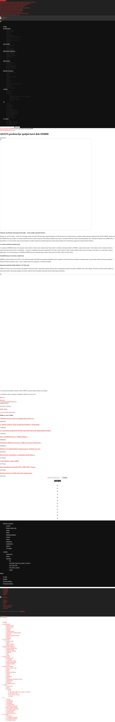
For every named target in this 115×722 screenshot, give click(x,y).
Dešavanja (8, 86)
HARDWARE (6, 28)
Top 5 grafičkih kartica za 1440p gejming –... (14, 437)
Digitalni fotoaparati (11, 66)
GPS (7, 58)
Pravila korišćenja (7, 581)
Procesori (8, 33)
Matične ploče (9, 31)
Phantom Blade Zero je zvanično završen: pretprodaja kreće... (15, 7)
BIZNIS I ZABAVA (8, 71)
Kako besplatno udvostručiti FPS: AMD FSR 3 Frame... (18, 467)
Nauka (8, 73)
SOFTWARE (6, 44)
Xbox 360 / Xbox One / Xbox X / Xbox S (19, 96)
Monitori (8, 34)
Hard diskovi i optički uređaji (13, 37)
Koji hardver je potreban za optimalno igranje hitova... (17, 455)
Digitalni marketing (11, 76)
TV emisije (6, 118)
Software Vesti (9, 45)
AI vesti (8, 103)
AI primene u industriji (11, 110)
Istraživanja (9, 80)
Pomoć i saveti (9, 49)
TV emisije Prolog (10, 124)
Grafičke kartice (10, 35)
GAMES (5, 89)
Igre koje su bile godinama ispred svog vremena (12, 6)
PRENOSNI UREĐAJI (9, 51)
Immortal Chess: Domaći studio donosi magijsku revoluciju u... (15, 3)
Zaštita (8, 47)
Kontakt (5, 579)
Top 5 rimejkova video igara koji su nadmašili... (11, 10)
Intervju (8, 82)
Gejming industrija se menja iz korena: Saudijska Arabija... (14, 13)
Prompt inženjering (11, 117)
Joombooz (22, 611)
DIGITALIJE (6, 61)
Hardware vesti (10, 30)
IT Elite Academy (10, 87)
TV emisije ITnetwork (11, 121)
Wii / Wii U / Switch (14, 99)
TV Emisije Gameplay (11, 123)
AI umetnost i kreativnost (12, 113)
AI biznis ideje (9, 116)
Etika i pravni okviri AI (12, 111)
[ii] (60, 252)
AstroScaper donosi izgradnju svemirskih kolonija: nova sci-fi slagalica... (18, 2)
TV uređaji (9, 64)
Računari (8, 42)
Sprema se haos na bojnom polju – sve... (10, 14)
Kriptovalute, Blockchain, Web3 (14, 83)
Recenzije (8, 93)
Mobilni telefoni (10, 54)
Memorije (8, 38)
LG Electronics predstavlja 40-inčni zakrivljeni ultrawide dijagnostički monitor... (26, 430)
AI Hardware (9, 106)
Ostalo (7, 59)
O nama (5, 577)
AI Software (9, 104)
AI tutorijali (9, 107)
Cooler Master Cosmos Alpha (9, 461)
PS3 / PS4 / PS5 (13, 97)
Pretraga (17, 127)
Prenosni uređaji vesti (11, 52)
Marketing (5, 601)
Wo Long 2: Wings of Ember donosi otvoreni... (11, 9)
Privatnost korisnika (8, 583)
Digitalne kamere (10, 68)
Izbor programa (10, 48)
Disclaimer (5, 608)
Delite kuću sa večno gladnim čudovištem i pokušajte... (13, 5)
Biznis (7, 75)
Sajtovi (8, 79)
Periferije (8, 41)
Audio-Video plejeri (11, 65)
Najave (8, 92)
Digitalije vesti (9, 62)
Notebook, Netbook (11, 55)
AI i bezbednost (10, 109)
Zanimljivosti (9, 85)
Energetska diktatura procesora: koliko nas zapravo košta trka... (21, 443)
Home (1, 128)
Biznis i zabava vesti (11, 72)
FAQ (4, 604)
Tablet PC (8, 56)
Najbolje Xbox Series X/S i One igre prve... (11, 12)
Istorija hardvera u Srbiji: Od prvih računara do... (16, 473)
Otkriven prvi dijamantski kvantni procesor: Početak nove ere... (20, 449)
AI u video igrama (10, 114)
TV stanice (9, 120)
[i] (69, 250)
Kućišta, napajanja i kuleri (12, 40)
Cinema (8, 78)
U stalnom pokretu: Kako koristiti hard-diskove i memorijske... (20, 424)
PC (10, 95)
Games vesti (9, 90)
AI (3, 102)
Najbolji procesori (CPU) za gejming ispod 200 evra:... (17, 418)
